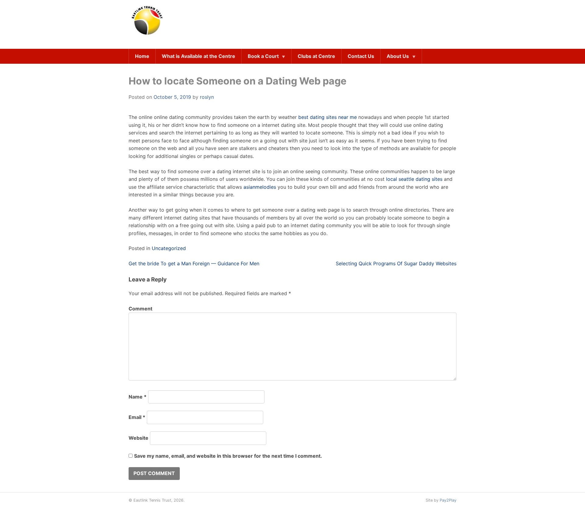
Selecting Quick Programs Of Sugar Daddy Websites (396, 263)
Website (138, 438)
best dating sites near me (327, 117)
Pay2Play (448, 500)
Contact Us (361, 56)
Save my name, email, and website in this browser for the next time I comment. (228, 456)
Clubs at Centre (316, 56)
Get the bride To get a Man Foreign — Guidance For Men (194, 263)
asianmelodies (259, 187)
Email (137, 417)
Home (142, 56)
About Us (398, 56)
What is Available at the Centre (198, 56)
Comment (140, 309)
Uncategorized (169, 248)
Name (138, 397)
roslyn (207, 97)
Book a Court (263, 56)
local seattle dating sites (414, 179)
